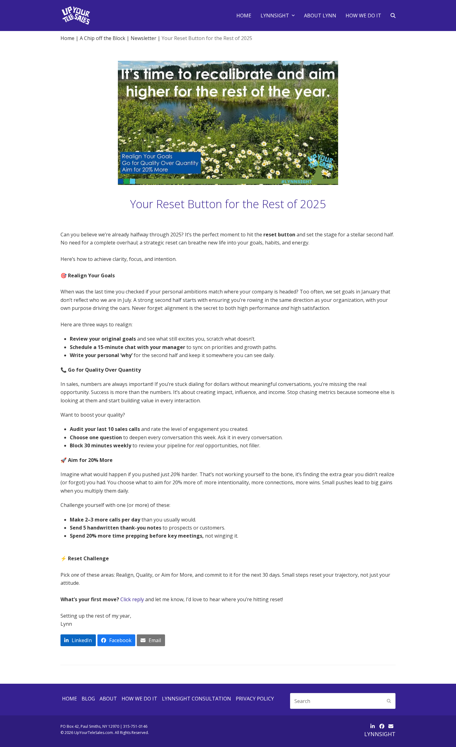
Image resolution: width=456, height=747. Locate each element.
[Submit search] (389, 701)
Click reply (132, 599)
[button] (393, 15)
